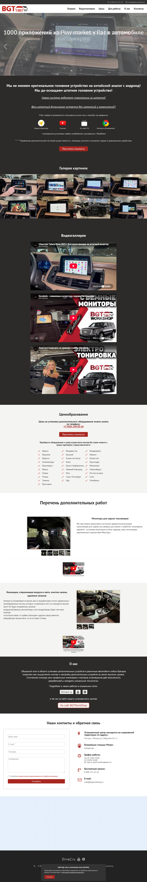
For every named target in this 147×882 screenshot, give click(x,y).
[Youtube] (78, 692)
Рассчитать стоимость (73, 148)
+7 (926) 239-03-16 (74, 426)
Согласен (50, 877)
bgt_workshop (107, 866)
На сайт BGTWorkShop (73, 705)
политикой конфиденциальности (73, 872)
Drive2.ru (66, 692)
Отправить (36, 781)
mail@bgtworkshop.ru (136, 2)
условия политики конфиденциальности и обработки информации (38, 776)
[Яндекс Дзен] (85, 692)
